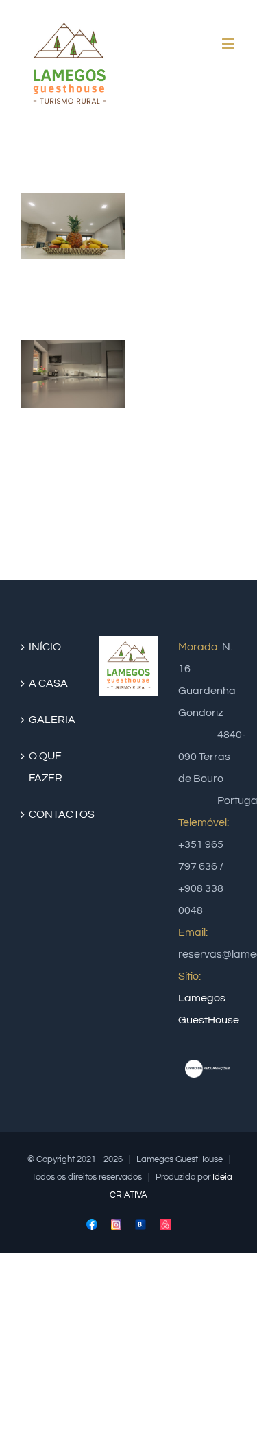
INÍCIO (45, 646)
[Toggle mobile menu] (229, 43)
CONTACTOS (50, 814)
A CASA (48, 683)
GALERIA (50, 719)
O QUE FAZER (45, 766)
